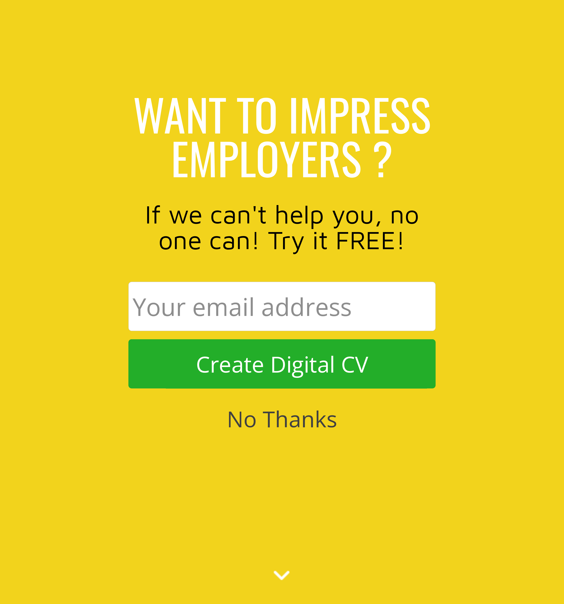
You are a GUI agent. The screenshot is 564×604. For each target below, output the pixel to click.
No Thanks (282, 418)
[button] (282, 135)
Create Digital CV (282, 364)
